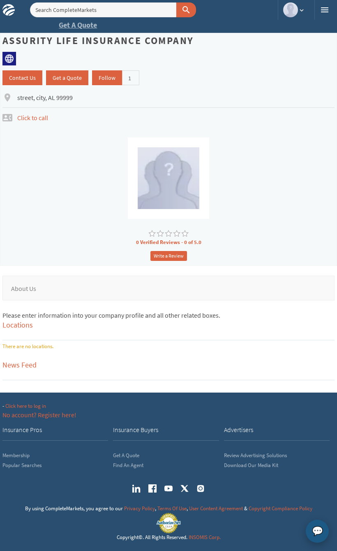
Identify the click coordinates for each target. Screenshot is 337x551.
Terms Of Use (172, 508)
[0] (152, 233)
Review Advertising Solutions (255, 455)
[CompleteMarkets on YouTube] (168, 488)
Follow (107, 77)
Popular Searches (22, 465)
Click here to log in (25, 405)
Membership (16, 455)
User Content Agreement (216, 508)
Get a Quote (67, 77)
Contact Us (22, 77)
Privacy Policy (139, 508)
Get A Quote (78, 25)
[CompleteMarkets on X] (184, 488)
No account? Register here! (39, 415)
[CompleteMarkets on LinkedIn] (136, 488)
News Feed (19, 365)
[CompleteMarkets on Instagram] (200, 488)
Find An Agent (128, 465)
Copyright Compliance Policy (280, 508)
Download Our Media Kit (251, 465)
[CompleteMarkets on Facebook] (152, 488)
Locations (17, 325)
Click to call (32, 118)
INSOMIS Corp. (205, 537)
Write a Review (169, 256)
